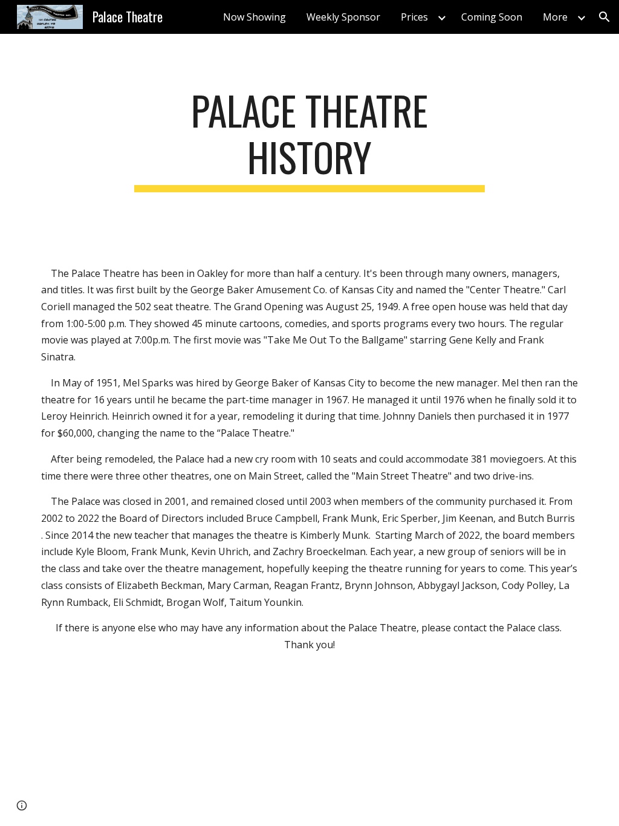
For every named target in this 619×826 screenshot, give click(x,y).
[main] (309, 139)
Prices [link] (414, 17)
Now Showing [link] (254, 17)
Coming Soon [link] (491, 17)
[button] (604, 16)
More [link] (555, 17)
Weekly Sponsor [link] (343, 17)
